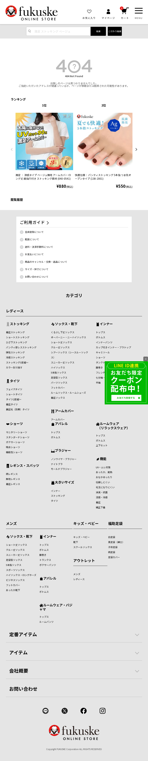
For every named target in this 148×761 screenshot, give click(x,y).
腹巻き (99, 367)
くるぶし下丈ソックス (62, 332)
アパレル (61, 424)
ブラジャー (63, 451)
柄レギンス (12, 474)
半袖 (98, 382)
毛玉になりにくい (105, 487)
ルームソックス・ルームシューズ (68, 392)
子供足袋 (112, 547)
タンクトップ (103, 362)
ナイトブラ (57, 464)
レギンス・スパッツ (24, 466)
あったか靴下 (13, 590)
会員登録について (34, 232)
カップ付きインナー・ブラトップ (113, 347)
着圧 (98, 502)
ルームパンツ (46, 621)
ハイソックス (58, 367)
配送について (32, 239)
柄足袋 (111, 552)
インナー (106, 324)
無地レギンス (13, 479)
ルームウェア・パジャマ (55, 607)
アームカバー (64, 411)
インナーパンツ (104, 342)
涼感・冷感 (102, 497)
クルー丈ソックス (60, 347)
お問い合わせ (23, 688)
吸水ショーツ (13, 447)
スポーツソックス (15, 570)
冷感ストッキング (15, 357)
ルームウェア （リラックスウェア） (113, 425)
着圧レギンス (13, 484)
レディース (15, 310)
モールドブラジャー (61, 469)
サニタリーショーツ (16, 432)
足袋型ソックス (59, 377)
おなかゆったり (104, 477)
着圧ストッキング (15, 332)
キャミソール (103, 352)
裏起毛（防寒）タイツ (17, 409)
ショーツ (100, 357)
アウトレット (84, 560)
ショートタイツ (14, 394)
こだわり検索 (114, 31)
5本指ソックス (58, 372)
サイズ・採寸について (36, 269)
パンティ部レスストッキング (21, 347)
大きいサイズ (64, 482)
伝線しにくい (103, 482)
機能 (103, 459)
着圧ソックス (58, 397)
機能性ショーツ (14, 452)
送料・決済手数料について (39, 247)
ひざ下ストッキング (16, 342)
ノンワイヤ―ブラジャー (64, 459)
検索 (98, 31)
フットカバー (58, 387)
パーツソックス (59, 382)
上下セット (102, 445)
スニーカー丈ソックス (62, 362)
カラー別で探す (14, 367)
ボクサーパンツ (47, 565)
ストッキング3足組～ (17, 362)
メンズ (11, 523)
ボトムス (100, 337)
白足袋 (111, 537)
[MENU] (139, 10)
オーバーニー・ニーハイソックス (68, 337)
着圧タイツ (12, 404)
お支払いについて (34, 254)
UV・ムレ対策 (103, 467)
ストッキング (19, 324)
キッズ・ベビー (86, 523)
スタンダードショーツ (17, 437)
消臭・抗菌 (102, 492)
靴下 (75, 542)
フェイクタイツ (14, 389)
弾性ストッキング (15, 352)
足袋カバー (114, 557)
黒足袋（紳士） (116, 542)
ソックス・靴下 (66, 324)
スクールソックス (82, 547)
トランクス (45, 560)
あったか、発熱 (104, 472)
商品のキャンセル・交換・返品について (46, 261)
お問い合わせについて (36, 276)
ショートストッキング (17, 337)
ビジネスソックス (15, 580)
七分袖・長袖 (103, 377)
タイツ (15, 381)
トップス (100, 332)
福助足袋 (115, 523)
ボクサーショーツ (15, 442)
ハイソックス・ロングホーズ (21, 575)
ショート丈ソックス (61, 342)
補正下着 (100, 507)
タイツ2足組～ (13, 399)
